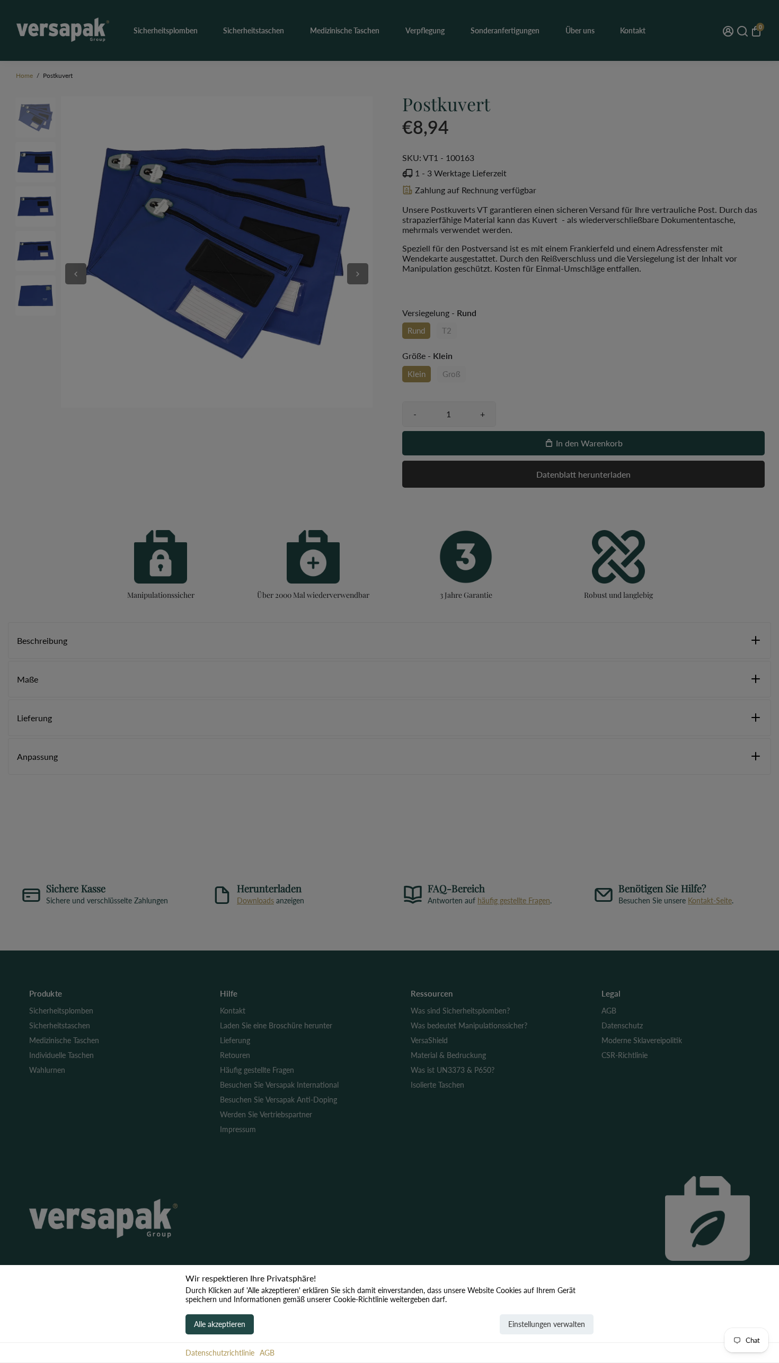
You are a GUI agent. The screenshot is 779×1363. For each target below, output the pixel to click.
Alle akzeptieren (219, 1324)
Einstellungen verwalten (546, 1324)
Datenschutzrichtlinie (219, 1352)
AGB (267, 1352)
